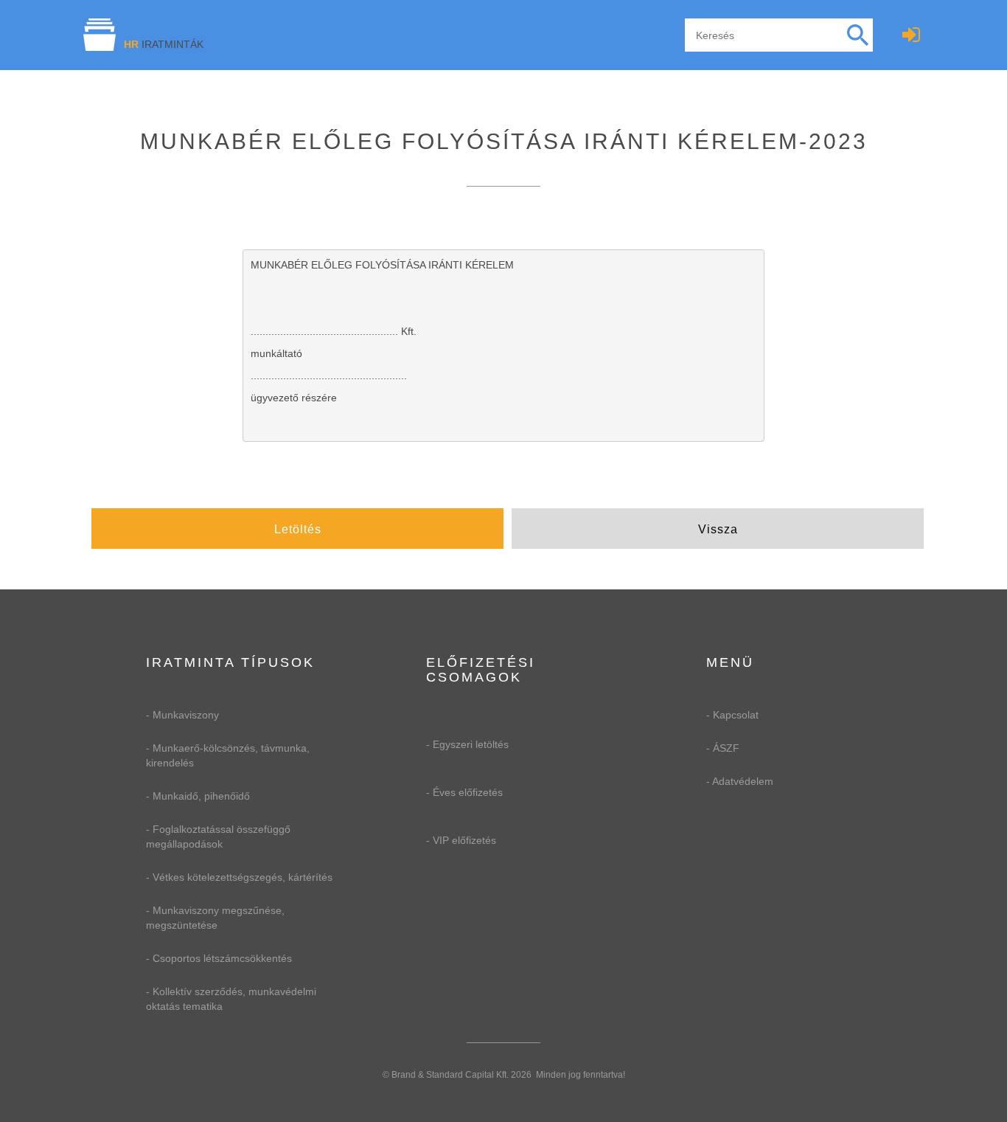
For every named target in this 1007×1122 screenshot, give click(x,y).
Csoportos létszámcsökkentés (222, 958)
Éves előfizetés (468, 792)
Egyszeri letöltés (471, 744)
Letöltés (297, 529)
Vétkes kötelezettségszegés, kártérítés (242, 877)
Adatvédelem (742, 781)
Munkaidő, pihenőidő (201, 796)
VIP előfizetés (464, 840)
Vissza (718, 529)
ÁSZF (726, 748)
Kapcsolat (736, 715)
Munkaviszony (186, 715)
